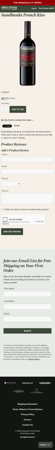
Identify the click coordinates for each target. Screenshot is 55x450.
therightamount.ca (27, 437)
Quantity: (5, 103)
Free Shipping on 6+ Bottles (27, 2)
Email (17, 125)
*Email (4, 166)
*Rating (4, 178)
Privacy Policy (33, 359)
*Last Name (9, 301)
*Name (4, 154)
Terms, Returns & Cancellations (27, 409)
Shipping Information (27, 404)
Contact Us (27, 424)
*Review (5, 191)
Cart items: (46, 8)
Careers (27, 419)
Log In (34, 8)
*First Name (9, 288)
